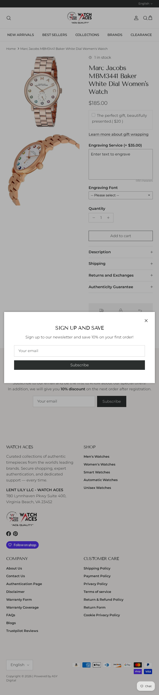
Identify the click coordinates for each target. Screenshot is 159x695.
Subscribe (79, 365)
